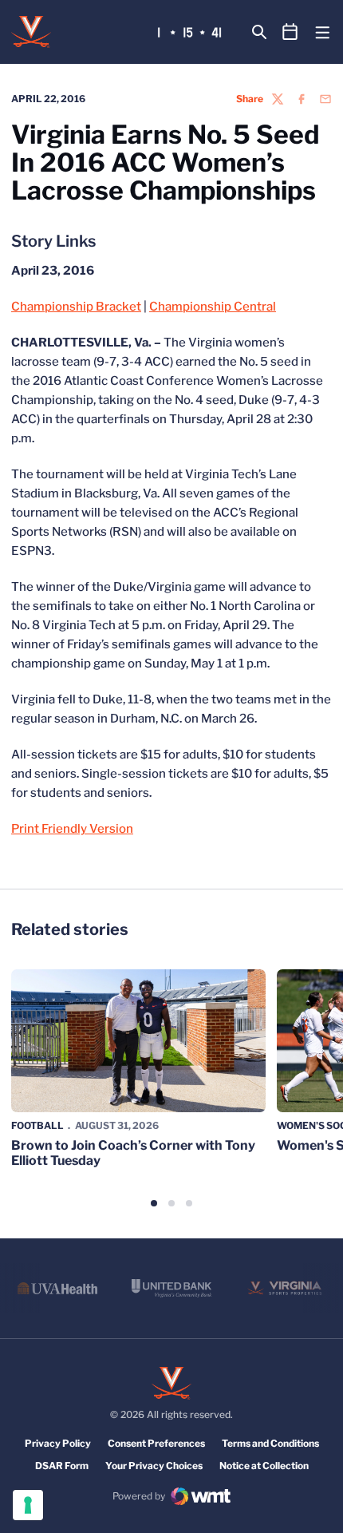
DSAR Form (62, 1466)
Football (37, 1125)
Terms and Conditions (270, 1443)
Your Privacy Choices (154, 1466)
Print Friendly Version (72, 829)
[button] (154, 1203)
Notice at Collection (264, 1466)
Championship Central (212, 306)
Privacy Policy (58, 1443)
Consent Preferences (156, 1443)
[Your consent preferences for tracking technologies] (28, 1505)
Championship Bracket (76, 306)
